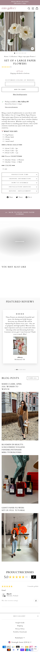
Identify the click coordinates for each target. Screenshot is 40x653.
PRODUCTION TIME (20, 174)
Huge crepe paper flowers (27, 56)
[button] (29, 577)
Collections (13, 56)
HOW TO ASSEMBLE (20, 182)
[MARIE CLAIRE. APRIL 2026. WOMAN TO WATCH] (20, 416)
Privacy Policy (20, 629)
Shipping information (20, 178)
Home (6, 56)
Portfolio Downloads (20, 632)
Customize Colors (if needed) (20, 80)
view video (21, 249)
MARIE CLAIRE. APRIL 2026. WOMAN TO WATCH (12, 386)
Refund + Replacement (20, 191)
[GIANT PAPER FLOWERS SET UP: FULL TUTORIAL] (20, 537)
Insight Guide (20, 623)
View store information (11, 107)
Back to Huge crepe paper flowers (21, 213)
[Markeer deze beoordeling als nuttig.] (36, 600)
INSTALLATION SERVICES (20, 187)
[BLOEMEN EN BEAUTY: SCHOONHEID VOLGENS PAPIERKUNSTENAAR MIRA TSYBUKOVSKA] (20, 479)
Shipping (13, 73)
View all (32, 378)
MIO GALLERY (19, 616)
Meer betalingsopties (20, 94)
